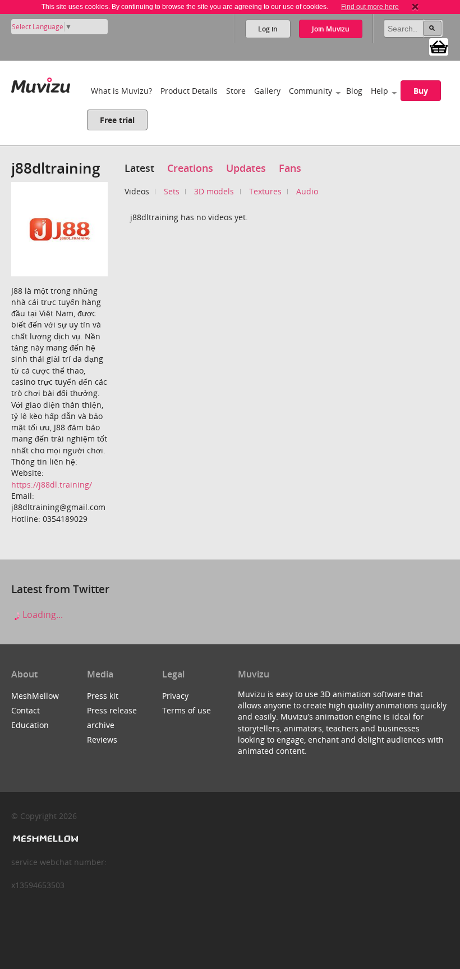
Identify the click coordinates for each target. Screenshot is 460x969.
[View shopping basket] (438, 46)
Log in (268, 29)
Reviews (102, 739)
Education (30, 725)
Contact (25, 710)
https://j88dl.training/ (51, 484)
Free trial (117, 120)
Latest (139, 168)
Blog (354, 90)
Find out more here (370, 7)
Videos (137, 191)
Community (310, 90)
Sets (172, 191)
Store (236, 90)
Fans (290, 168)
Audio (307, 191)
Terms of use (186, 710)
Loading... (41, 614)
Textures (265, 191)
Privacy (175, 695)
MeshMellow (35, 695)
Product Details (189, 90)
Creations (190, 168)
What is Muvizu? (121, 90)
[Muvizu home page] (40, 83)
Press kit (102, 695)
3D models (214, 191)
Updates (246, 168)
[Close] (415, 7)
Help (379, 90)
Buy (420, 90)
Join (330, 29)
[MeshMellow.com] (44, 839)
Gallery (267, 90)
